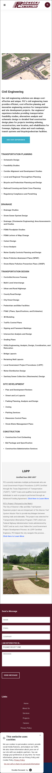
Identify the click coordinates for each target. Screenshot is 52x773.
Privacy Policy (26, 728)
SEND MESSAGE (11, 675)
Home (26, 703)
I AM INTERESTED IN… (11, 643)
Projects (26, 718)
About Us (26, 708)
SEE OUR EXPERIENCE (16, 140)
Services (26, 713)
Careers (26, 723)
